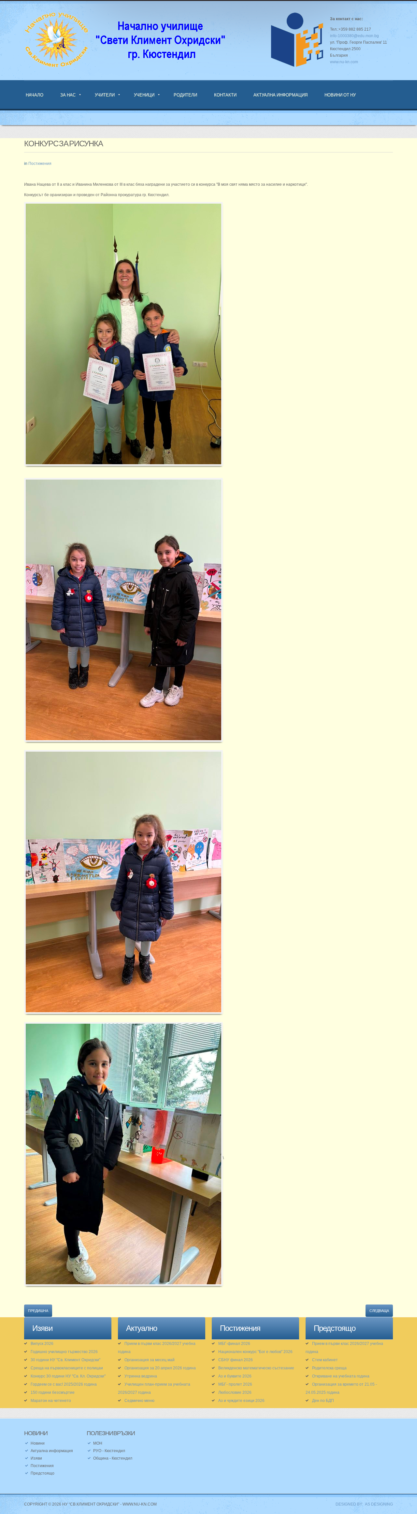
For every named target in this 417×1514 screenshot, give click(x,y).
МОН (97, 1443)
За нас (68, 94)
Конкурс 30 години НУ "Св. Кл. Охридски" (68, 1376)
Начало (34, 94)
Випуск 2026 (42, 1343)
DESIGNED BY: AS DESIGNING (362, 1504)
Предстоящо (42, 1473)
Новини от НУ (340, 94)
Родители (185, 94)
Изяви (36, 1458)
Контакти (225, 94)
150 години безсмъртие (53, 1392)
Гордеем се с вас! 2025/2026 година (64, 1384)
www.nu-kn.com (344, 62)
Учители (105, 94)
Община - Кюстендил (112, 1458)
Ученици (144, 94)
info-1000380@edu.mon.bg (354, 36)
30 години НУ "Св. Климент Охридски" (65, 1360)
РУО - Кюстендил (109, 1451)
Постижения (39, 163)
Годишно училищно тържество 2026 (64, 1351)
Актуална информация (280, 94)
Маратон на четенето (51, 1400)
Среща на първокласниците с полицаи (67, 1368)
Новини (38, 1443)
